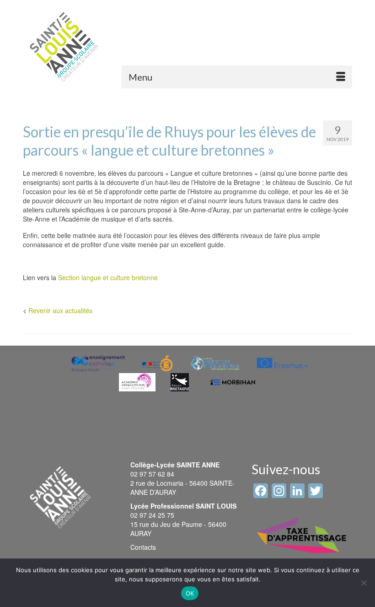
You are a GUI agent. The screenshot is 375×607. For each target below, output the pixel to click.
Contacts (143, 547)
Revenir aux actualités (60, 310)
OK (190, 593)
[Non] (363, 582)
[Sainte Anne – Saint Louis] (64, 46)
